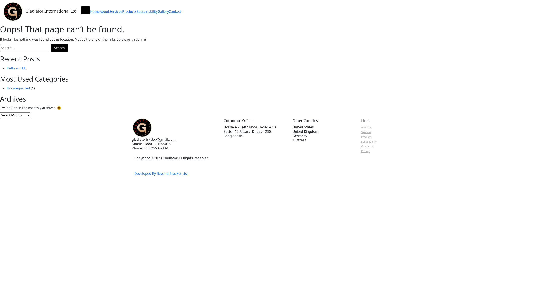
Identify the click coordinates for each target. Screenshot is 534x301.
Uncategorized (18, 88)
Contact (175, 11)
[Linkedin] (152, 165)
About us (366, 127)
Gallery (163, 11)
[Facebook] (142, 165)
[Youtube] (147, 165)
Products (129, 11)
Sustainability (147, 11)
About (104, 11)
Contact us (367, 146)
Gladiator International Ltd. (51, 11)
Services (115, 11)
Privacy (365, 151)
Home (95, 11)
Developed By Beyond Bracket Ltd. (161, 173)
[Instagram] (156, 165)
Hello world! (16, 68)
